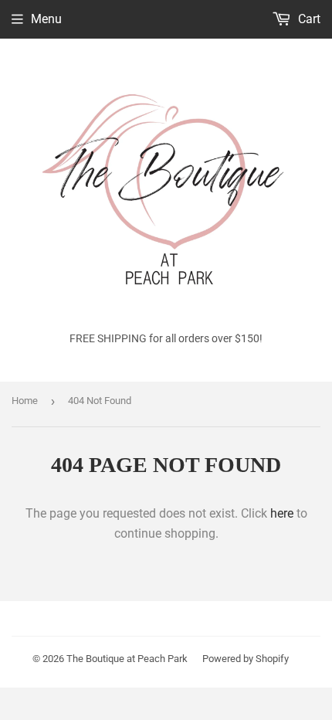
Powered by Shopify (245, 658)
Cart (307, 19)
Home (25, 400)
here (281, 513)
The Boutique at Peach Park (127, 658)
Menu (46, 19)
